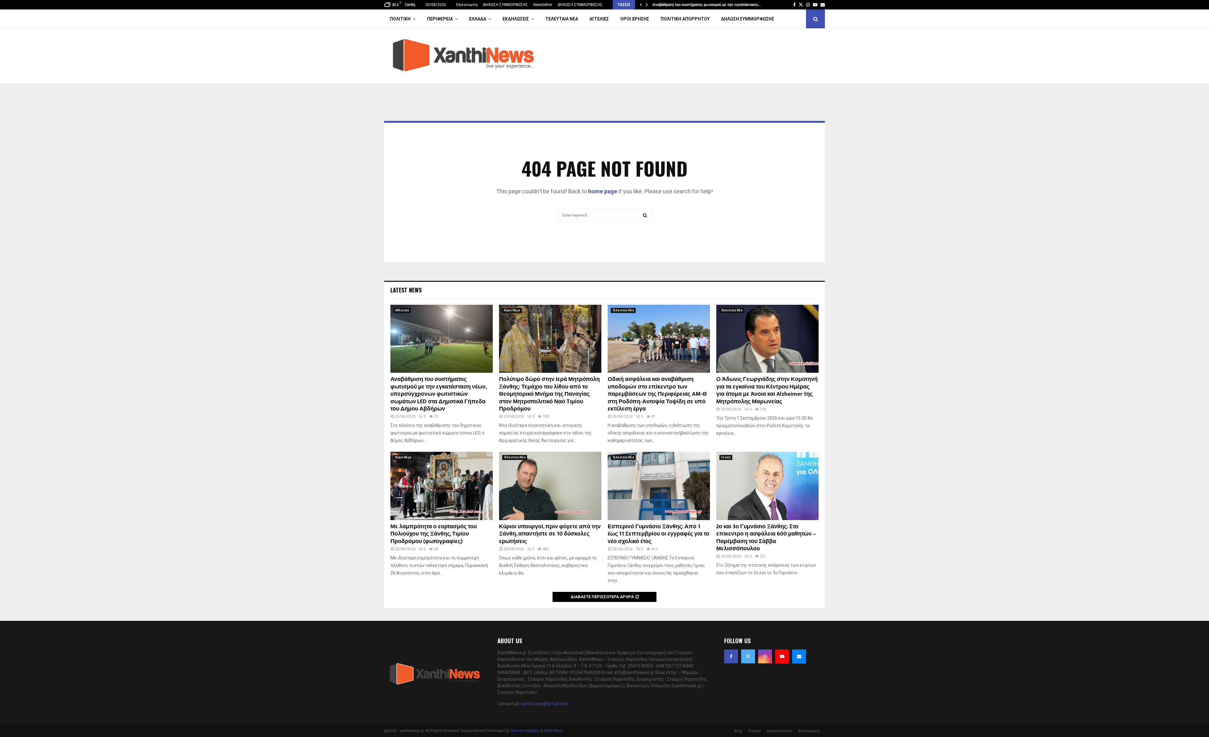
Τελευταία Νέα (561, 18)
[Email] (799, 656)
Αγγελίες (599, 18)
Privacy (754, 731)
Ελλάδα (477, 18)
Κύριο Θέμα (512, 310)
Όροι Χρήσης (634, 18)
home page (602, 191)
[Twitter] (748, 656)
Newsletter (542, 5)
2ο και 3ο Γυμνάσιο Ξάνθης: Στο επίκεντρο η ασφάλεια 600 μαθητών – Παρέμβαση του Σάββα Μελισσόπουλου (766, 537)
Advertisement (779, 731)
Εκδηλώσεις (515, 18)
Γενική (726, 457)
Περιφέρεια (440, 18)
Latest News (406, 290)
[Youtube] (782, 656)
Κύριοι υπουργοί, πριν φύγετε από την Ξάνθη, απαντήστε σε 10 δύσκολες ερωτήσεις (550, 534)
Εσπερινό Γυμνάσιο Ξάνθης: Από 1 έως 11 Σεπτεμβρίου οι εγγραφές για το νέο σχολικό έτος (658, 534)
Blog (738, 731)
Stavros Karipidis (524, 730)
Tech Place (553, 730)
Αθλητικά (402, 310)
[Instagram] (765, 656)
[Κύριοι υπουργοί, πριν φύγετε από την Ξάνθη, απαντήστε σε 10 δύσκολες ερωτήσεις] (550, 486)
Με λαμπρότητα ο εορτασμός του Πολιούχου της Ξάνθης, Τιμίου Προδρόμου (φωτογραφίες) (433, 534)
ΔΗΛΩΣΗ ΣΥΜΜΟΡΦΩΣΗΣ (505, 5)
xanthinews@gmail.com (545, 703)
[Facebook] (731, 656)
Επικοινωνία (467, 5)
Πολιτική (400, 18)
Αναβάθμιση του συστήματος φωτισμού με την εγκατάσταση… (706, 5)
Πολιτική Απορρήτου (685, 18)
